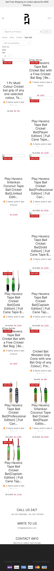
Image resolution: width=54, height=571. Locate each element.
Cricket (19, 37)
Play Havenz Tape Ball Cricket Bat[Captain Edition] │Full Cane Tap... (40, 303)
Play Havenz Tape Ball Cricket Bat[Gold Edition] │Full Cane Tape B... (40, 245)
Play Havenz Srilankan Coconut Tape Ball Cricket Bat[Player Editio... (40, 414)
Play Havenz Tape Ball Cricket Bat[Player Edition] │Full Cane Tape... (40, 130)
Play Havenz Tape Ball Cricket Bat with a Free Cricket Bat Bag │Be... (40, 70)
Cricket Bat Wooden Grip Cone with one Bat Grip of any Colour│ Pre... (40, 358)
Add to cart (13, 107)
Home (4, 37)
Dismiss (27, 5)
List (3, 52)
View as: (5, 47)
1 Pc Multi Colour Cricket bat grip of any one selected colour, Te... (13, 90)
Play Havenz (26, 561)
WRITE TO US (27, 523)
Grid (4, 50)
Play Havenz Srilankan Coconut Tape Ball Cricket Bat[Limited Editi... (13, 188)
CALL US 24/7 (27, 510)
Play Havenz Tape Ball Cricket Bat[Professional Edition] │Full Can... (41, 188)
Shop (12, 37)
